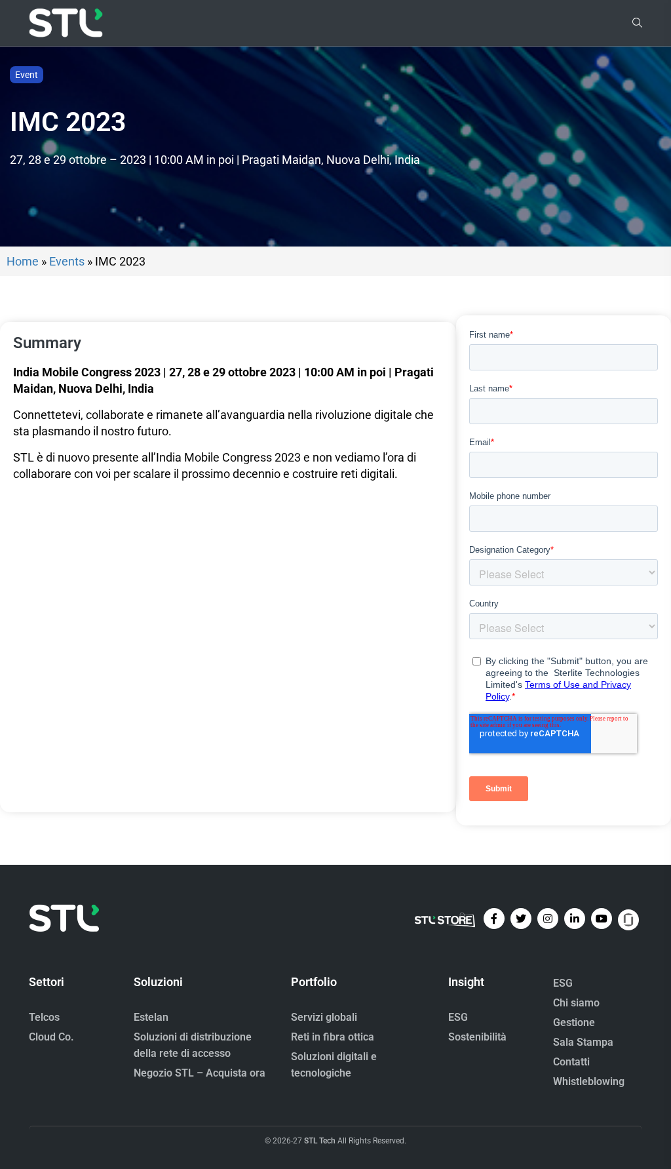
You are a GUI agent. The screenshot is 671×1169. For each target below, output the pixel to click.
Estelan (151, 1017)
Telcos (44, 1017)
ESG (458, 1017)
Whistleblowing (588, 1081)
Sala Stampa (583, 1042)
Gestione (574, 1022)
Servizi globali (324, 1017)
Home (23, 261)
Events (67, 261)
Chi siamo (576, 1003)
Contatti (571, 1062)
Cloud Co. (51, 1037)
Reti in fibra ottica (332, 1037)
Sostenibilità (477, 1037)
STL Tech (320, 1140)
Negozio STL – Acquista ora (199, 1073)
